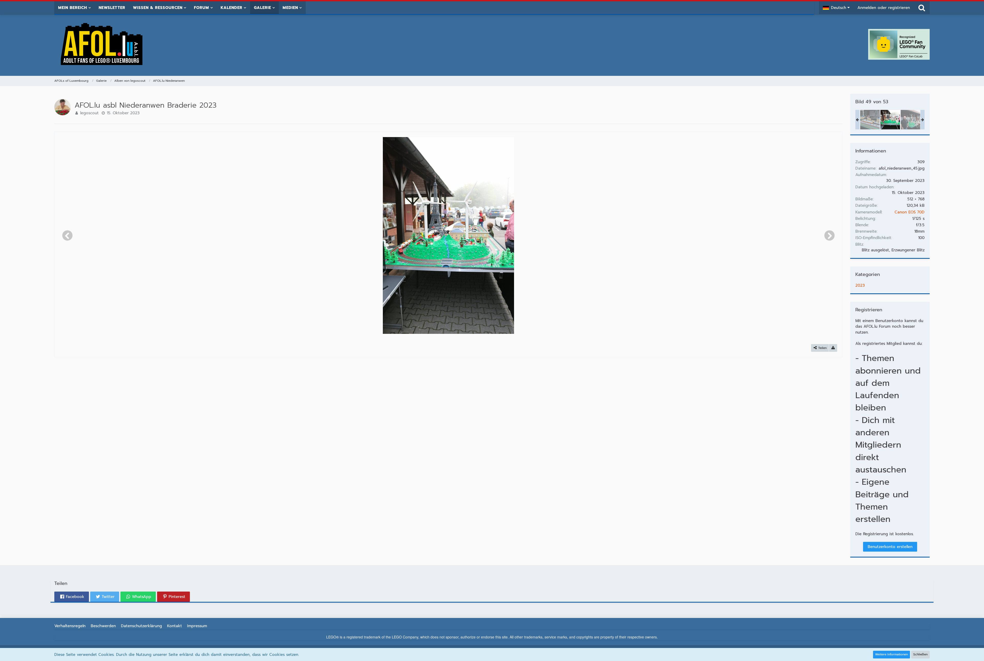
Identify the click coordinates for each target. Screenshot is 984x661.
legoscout (89, 113)
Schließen (920, 654)
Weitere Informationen (891, 654)
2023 (860, 285)
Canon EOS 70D (910, 212)
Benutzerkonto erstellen (890, 547)
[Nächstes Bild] (829, 235)
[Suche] (922, 7)
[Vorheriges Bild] (67, 235)
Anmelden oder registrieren (883, 8)
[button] (836, 7)
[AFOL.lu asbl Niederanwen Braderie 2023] (870, 119)
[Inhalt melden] (833, 348)
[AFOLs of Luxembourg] (102, 44)
